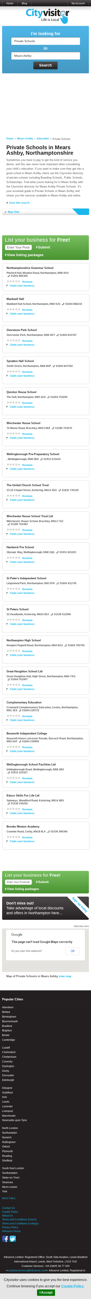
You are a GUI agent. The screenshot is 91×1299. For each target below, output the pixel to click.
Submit (44, 247)
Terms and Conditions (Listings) (20, 1223)
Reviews (27, 281)
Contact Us (8, 1208)
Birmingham (9, 1016)
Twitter (13, 1239)
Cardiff (6, 1047)
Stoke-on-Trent (10, 1177)
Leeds (5, 1101)
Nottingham (8, 1142)
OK (72, 951)
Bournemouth (10, 1021)
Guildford (7, 1092)
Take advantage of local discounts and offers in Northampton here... (34, 908)
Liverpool (7, 1111)
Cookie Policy (72, 1286)
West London (9, 1186)
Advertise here (81, 926)
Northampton (9, 1132)
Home (9, 3)
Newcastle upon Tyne (14, 1120)
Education (43, 138)
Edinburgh (8, 1080)
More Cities (8, 1198)
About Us (7, 1215)
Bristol (5, 1035)
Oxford (6, 1146)
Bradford (7, 1026)
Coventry (7, 1061)
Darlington (8, 1066)
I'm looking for (45, 33)
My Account (78, 3)
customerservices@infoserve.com (26, 1270)
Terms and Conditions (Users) (19, 1219)
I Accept (46, 1292)
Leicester (7, 1106)
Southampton (10, 1172)
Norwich (7, 1137)
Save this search (19, 202)
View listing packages (25, 255)
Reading (7, 1155)
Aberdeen (8, 1007)
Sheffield (7, 1160)
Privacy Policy (10, 1227)
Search (45, 65)
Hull (4, 1097)
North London (10, 1128)
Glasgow (7, 1087)
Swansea (7, 1182)
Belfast (6, 1012)
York (4, 1191)
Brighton (7, 1030)
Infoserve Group (11, 1231)
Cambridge (8, 1039)
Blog (24, 3)
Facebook (5, 1239)
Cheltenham (9, 1056)
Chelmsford (8, 1052)
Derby (5, 1070)
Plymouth (7, 1151)
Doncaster (8, 1075)
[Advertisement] (45, 102)
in (45, 48)
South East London (13, 1168)
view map (65, 976)
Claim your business (22, 285)
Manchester (9, 1115)
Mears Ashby (25, 138)
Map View (13, 211)
